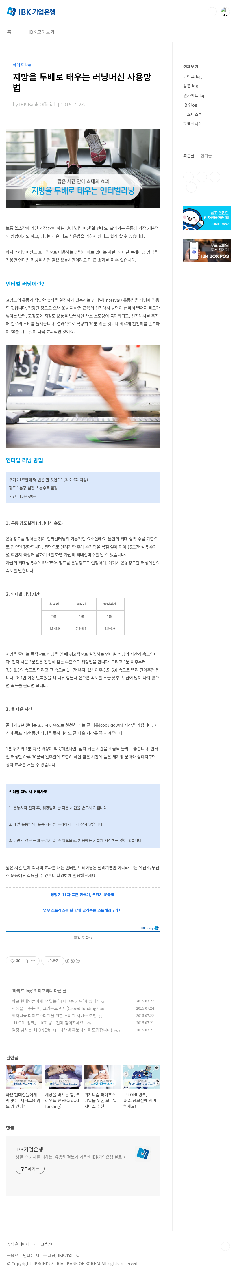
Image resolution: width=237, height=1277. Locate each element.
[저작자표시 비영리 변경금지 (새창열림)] (72, 961)
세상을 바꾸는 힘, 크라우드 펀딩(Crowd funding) (55, 1008)
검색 (212, 11)
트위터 (215, 177)
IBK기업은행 (29, 1149)
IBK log (190, 105)
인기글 (206, 156)
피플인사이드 (194, 124)
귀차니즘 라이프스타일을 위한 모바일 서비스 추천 (54, 1015)
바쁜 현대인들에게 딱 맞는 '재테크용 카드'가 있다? (55, 1001)
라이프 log (22, 990)
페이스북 (188, 177)
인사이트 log (194, 95)
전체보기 (190, 66)
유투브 (191, 187)
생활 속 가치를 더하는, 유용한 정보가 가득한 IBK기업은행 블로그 (70, 1157)
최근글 (189, 156)
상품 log (190, 86)
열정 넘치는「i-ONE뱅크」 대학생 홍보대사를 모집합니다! (62, 1030)
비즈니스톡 (192, 114)
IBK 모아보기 (42, 31)
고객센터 (48, 1244)
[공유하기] (25, 961)
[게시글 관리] (33, 961)
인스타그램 (202, 177)
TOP (225, 1246)
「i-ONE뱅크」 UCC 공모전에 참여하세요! (48, 1023)
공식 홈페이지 (18, 1244)
